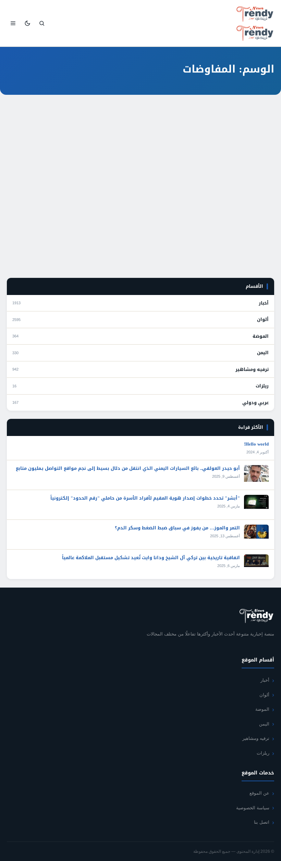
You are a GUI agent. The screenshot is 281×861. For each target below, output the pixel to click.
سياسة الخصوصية (252, 807)
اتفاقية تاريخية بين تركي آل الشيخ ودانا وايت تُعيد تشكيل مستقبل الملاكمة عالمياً (151, 557)
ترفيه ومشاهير (252, 369)
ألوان (263, 319)
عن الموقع (259, 793)
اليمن (263, 352)
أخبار (260, 193)
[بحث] (42, 23)
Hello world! (256, 444)
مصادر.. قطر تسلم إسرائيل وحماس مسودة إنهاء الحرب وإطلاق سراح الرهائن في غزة (146, 203)
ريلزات (262, 386)
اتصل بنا (261, 822)
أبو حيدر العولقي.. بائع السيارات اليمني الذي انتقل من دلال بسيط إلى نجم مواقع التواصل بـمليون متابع (128, 468)
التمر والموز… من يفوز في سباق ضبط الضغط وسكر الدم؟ (177, 528)
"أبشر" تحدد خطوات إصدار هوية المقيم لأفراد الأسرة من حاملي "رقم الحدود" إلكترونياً (145, 498)
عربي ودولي (255, 402)
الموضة (261, 336)
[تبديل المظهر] (27, 23)
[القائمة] (13, 23)
